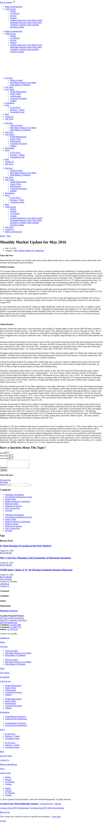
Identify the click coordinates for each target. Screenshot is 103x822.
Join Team (9, 119)
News (7, 105)
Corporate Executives (18, 98)
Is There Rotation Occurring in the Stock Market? (26, 545)
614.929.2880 (15, 625)
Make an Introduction (13, 7)
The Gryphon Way (12, 508)
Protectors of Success (13, 506)
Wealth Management (18, 92)
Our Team (9, 87)
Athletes (13, 101)
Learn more (56, 816)
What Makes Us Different (20, 85)
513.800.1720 (15, 627)
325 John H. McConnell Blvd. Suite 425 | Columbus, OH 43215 (13, 619)
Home (2, 236)
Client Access (10, 9)
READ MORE (6, 553)
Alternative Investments (14, 495)
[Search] (31, 485)
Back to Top (5, 812)
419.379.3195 (12, 629)
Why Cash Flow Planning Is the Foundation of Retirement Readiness (35, 558)
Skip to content (6, 2)
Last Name (4, 458)
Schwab (13, 16)
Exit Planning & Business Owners (18, 497)
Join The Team (6, 756)
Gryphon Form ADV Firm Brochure (14, 808)
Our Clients (9, 89)
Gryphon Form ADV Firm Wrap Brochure (47, 808)
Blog (7, 114)
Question (4, 467)
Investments (9, 103)
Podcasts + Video (17, 200)
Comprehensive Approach (15, 716)
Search (2, 485)
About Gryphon (16, 80)
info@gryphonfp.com (8, 623)
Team (2, 668)
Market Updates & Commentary (31, 250)
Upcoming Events (17, 112)
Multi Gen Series (11, 504)
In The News (15, 107)
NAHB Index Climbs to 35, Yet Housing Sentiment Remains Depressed (36, 569)
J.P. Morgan (14, 13)
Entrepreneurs (15, 96)
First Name (4, 456)
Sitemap (58, 804)
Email (2, 453)
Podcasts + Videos (17, 110)
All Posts (8, 510)
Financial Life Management (16, 719)
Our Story (9, 78)
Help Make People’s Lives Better (23, 82)
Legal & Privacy (46, 804)
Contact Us (9, 116)
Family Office (15, 94)
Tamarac (13, 18)
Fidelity (13, 11)
